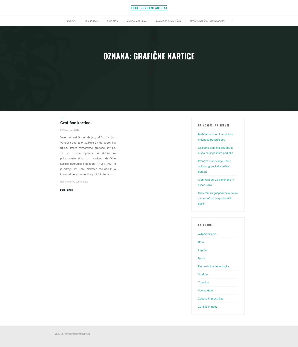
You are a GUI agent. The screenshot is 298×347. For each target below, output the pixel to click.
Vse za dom (205, 290)
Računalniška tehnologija (74, 181)
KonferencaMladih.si (149, 8)
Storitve (203, 274)
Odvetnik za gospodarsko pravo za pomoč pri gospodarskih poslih (218, 198)
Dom (201, 242)
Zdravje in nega (207, 306)
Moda (201, 258)
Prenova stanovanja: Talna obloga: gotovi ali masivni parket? (214, 166)
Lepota (202, 250)
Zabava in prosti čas (210, 298)
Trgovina (203, 282)
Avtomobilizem (207, 234)
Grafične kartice (75, 122)
